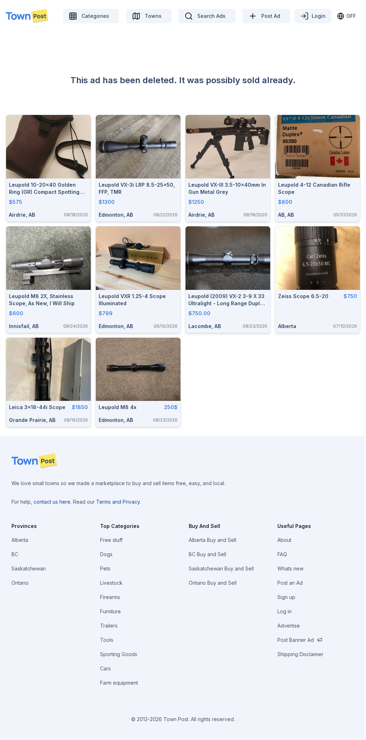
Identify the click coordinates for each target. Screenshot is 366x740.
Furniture (110, 611)
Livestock (111, 583)
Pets (105, 568)
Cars (105, 668)
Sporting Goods (118, 654)
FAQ (282, 554)
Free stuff (111, 540)
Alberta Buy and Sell (212, 540)
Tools (106, 640)
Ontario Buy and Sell (213, 583)
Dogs (106, 554)
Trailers (109, 626)
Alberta (19, 540)
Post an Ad (290, 583)
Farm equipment (119, 683)
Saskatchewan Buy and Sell (221, 568)
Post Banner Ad (295, 640)
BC (14, 554)
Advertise (288, 626)
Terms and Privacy (118, 502)
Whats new (290, 568)
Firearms (110, 597)
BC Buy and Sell (207, 554)
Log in (284, 611)
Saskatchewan (28, 568)
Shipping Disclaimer (300, 654)
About (284, 540)
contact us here (52, 502)
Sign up (286, 597)
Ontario (20, 583)
